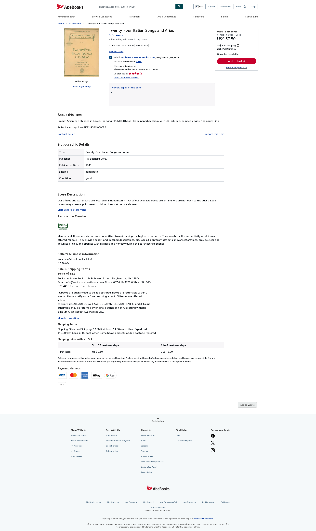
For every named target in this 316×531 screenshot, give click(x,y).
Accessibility (146, 472)
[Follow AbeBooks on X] (213, 443)
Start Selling (251, 16)
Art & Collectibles (167, 16)
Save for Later (116, 51)
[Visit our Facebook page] (213, 436)
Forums (144, 451)
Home (61, 23)
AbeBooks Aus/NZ (168, 502)
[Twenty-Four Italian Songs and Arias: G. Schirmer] (81, 52)
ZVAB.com (225, 502)
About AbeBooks (149, 435)
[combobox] (136, 6)
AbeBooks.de (113, 502)
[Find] (179, 6)
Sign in (211, 6)
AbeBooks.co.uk (93, 502)
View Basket (76, 456)
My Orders (75, 451)
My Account (225, 6)
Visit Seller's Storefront (72, 209)
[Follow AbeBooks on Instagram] (213, 450)
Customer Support (184, 440)
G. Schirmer (75, 23)
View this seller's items (126, 77)
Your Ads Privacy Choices (152, 461)
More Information (68, 318)
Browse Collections (102, 16)
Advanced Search (66, 16)
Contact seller (66, 134)
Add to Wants (247, 404)
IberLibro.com (208, 502)
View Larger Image (81, 86)
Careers (144, 446)
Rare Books (135, 16)
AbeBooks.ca (190, 502)
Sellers (224, 16)
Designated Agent (149, 467)
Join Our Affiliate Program (118, 440)
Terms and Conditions (203, 518)
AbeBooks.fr (131, 502)
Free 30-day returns (236, 67)
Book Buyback (112, 446)
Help (253, 6)
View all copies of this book (126, 87)
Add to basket (236, 61)
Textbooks (198, 16)
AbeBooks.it (148, 502)
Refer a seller (112, 451)
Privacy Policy (147, 456)
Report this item (214, 134)
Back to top (158, 420)
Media (143, 440)
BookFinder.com (158, 508)
